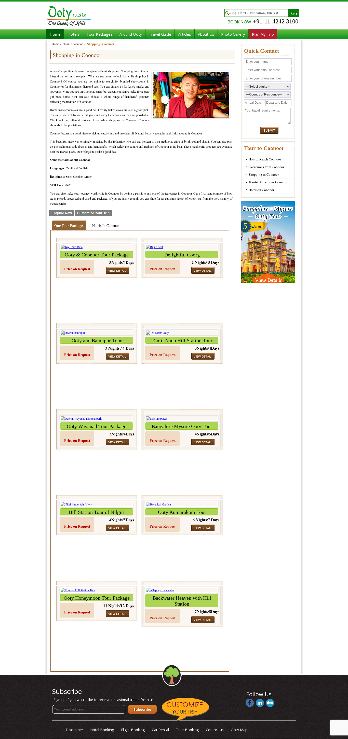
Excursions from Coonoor (266, 167)
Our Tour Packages (69, 225)
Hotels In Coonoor (105, 225)
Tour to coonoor (73, 44)
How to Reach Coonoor (265, 159)
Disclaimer (74, 729)
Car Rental (160, 729)
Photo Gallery (233, 34)
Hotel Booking (102, 729)
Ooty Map (239, 729)
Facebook (250, 703)
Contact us (215, 729)
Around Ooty (130, 34)
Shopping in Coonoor (264, 174)
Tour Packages (99, 34)
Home (55, 34)
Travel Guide (160, 34)
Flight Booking (133, 729)
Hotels (73, 34)
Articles (184, 34)
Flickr (270, 703)
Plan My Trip (263, 34)
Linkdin (260, 703)
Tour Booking (187, 729)
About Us (206, 34)
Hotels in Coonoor (261, 189)
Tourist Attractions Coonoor (268, 182)
